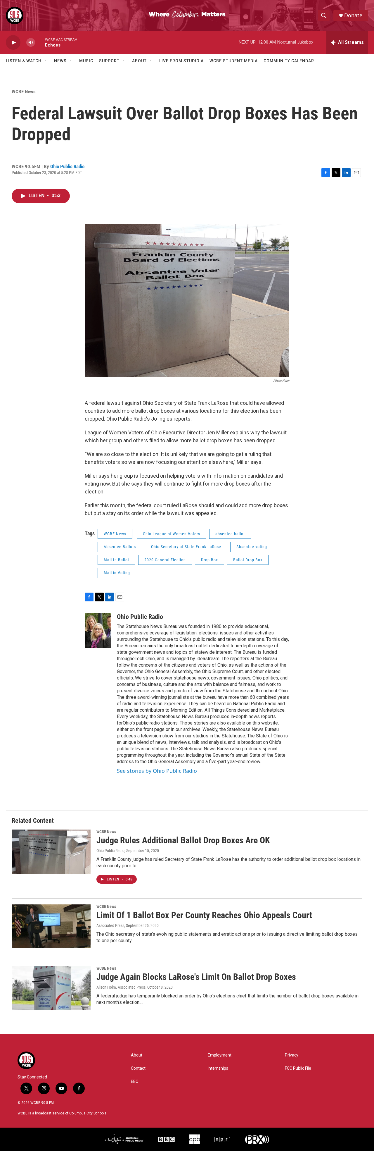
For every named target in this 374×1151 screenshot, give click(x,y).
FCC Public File (298, 1068)
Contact (138, 1068)
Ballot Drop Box (247, 560)
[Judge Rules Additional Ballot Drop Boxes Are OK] (51, 851)
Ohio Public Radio (67, 166)
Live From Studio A (181, 61)
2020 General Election (165, 560)
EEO (134, 1081)
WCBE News (24, 91)
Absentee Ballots (120, 546)
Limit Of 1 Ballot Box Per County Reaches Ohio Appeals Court (204, 915)
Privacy (291, 1055)
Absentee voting (251, 546)
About (139, 61)
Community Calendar (289, 61)
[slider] (40, 42)
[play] (13, 42)
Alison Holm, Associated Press (121, 987)
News (60, 61)
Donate (353, 15)
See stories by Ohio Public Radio (157, 770)
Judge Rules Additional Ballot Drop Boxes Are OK (183, 840)
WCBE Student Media (233, 61)
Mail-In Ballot (116, 560)
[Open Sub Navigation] (46, 61)
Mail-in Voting (117, 572)
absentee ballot (230, 533)
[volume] (31, 42)
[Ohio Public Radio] (98, 630)
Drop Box (209, 560)
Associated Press (110, 925)
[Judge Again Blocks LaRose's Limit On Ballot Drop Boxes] (51, 988)
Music (86, 61)
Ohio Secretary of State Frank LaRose (186, 546)
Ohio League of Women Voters (171, 533)
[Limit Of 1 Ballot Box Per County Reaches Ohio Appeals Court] (51, 926)
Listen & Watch (23, 61)
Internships (218, 1068)
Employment (219, 1055)
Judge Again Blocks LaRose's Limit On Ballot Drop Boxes (196, 977)
